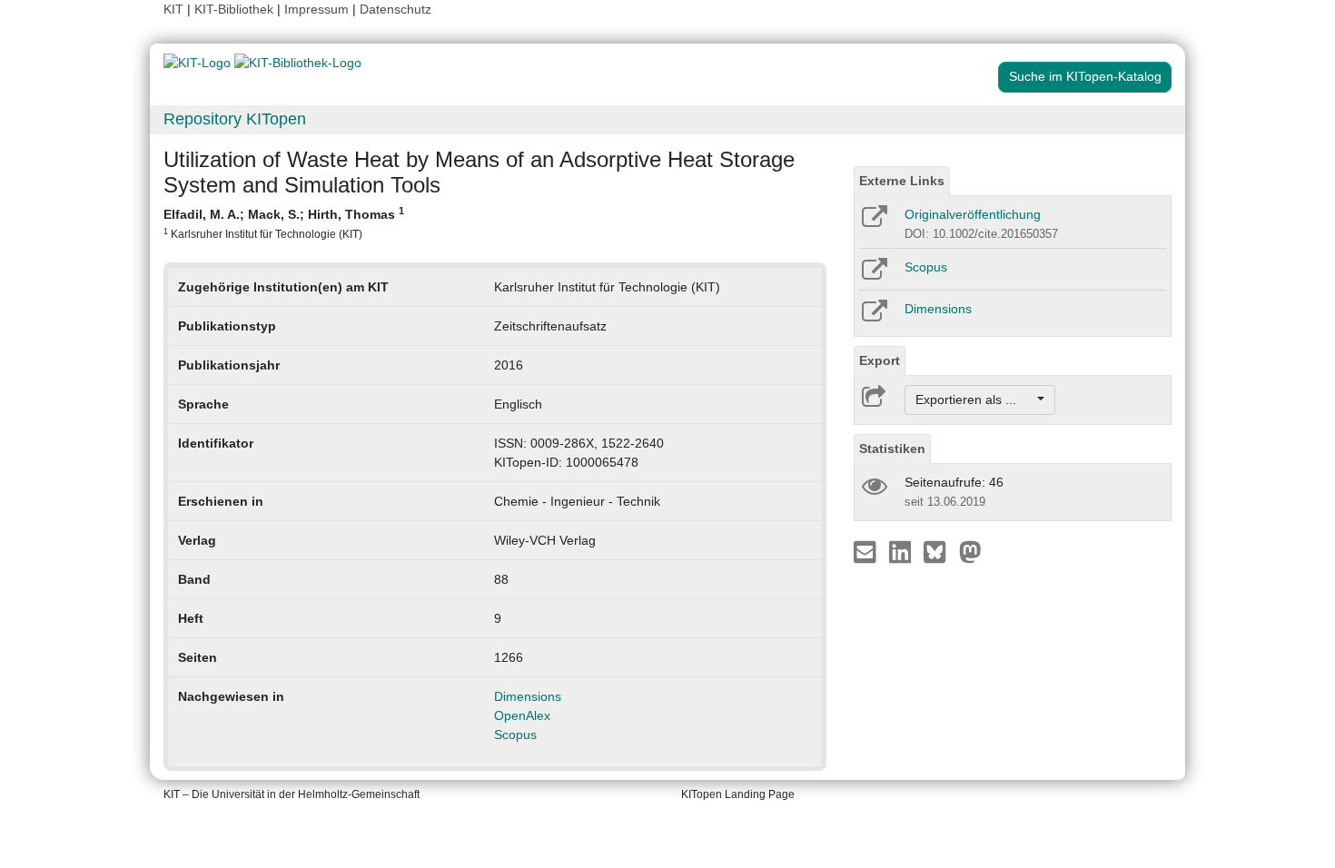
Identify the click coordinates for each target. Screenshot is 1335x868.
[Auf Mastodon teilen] (970, 551)
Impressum (316, 9)
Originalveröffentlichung (973, 214)
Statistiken (892, 448)
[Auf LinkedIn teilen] (902, 551)
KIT (173, 9)
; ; (283, 222)
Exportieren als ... (974, 399)
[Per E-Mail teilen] (867, 551)
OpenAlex (522, 715)
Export (879, 360)
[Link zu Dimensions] (873, 317)
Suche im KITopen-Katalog (1085, 76)
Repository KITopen (234, 119)
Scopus (515, 734)
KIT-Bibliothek (235, 9)
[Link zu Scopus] (873, 275)
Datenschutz (395, 9)
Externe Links (901, 180)
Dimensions (527, 696)
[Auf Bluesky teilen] (939, 551)
